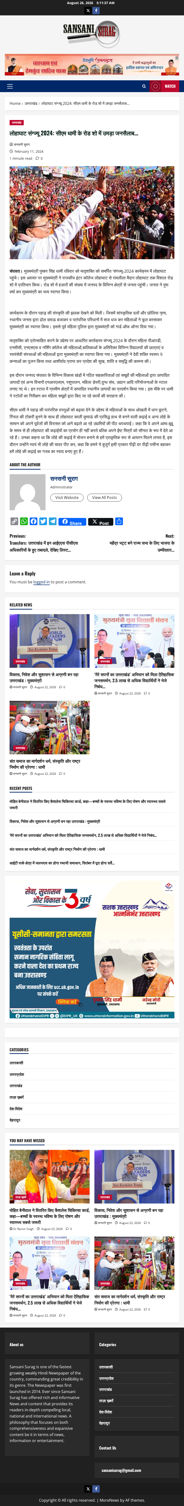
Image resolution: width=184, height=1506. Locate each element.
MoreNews (109, 1500)
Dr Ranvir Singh (23, 1229)
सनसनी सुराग (22, 144)
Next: (142, 543)
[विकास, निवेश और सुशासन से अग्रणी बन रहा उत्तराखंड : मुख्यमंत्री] (50, 641)
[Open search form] (144, 86)
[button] (10, 86)
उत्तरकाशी (16, 1062)
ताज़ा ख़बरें (17, 1097)
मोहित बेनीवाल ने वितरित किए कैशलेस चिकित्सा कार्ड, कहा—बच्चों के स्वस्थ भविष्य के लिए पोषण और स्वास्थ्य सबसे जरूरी (50, 1216)
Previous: (44, 543)
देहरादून (15, 1120)
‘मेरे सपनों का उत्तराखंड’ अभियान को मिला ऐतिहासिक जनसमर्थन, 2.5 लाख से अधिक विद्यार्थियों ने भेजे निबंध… (134, 680)
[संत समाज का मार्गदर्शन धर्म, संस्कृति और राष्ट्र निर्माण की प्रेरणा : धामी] (50, 727)
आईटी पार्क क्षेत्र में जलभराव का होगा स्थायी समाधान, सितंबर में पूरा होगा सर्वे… (62, 863)
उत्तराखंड (16, 122)
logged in (41, 582)
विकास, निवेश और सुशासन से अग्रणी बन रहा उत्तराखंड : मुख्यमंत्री (44, 677)
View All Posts (104, 497)
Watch (170, 86)
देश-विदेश (16, 1108)
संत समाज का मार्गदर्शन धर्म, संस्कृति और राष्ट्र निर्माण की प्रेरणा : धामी (45, 764)
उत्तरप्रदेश (17, 1074)
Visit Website (67, 497)
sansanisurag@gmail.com (121, 1470)
